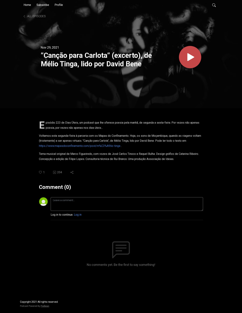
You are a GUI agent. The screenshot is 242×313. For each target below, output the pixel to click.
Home (27, 5)
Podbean (45, 306)
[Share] (72, 172)
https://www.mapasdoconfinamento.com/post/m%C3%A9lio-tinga (79, 146)
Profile (59, 5)
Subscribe (42, 5)
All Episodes (36, 16)
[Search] (214, 5)
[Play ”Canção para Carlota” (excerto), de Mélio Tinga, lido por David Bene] (190, 57)
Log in (77, 214)
